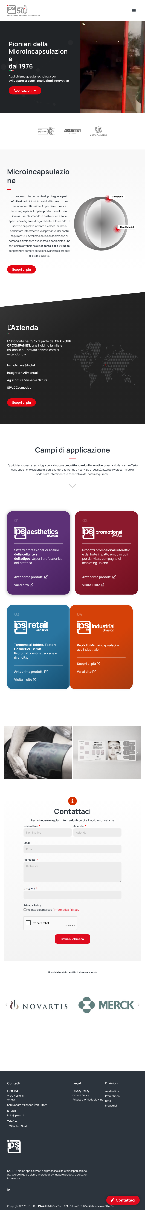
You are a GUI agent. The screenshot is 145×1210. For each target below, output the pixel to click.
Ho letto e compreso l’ (52, 910)
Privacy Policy (32, 905)
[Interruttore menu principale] (134, 10)
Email (27, 843)
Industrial (111, 1105)
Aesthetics (112, 1091)
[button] (8, 752)
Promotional (112, 1096)
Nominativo (31, 826)
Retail (108, 1101)
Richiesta (30, 860)
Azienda (78, 826)
